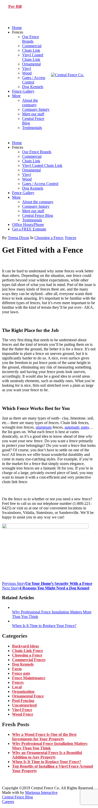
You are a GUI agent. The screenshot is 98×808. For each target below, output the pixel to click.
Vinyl (26, 68)
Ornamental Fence (28, 696)
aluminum (44, 427)
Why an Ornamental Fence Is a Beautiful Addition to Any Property (47, 754)
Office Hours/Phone (28, 224)
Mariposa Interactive (41, 792)
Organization (23, 691)
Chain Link (31, 50)
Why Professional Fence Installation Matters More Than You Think (49, 745)
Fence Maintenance (28, 678)
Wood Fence (22, 714)
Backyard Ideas (25, 646)
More (16, 96)
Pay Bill (15, 6)
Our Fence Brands (30, 39)
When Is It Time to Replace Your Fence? (46, 762)
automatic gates (77, 427)
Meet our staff (33, 114)
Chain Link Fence (27, 650)
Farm (17, 669)
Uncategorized (24, 705)
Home (17, 27)
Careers (8, 801)
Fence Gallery (23, 91)
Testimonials (32, 127)
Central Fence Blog (37, 215)
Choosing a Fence (48, 238)
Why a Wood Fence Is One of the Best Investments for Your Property (44, 736)
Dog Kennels (32, 87)
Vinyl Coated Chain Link (32, 57)
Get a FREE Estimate (29, 229)
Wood (27, 73)
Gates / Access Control (33, 79)
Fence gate (21, 673)
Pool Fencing (23, 700)
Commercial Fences (28, 660)
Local (17, 687)
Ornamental (31, 64)
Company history (36, 109)
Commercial (31, 46)
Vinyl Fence (22, 710)
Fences (70, 238)
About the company (30, 102)
